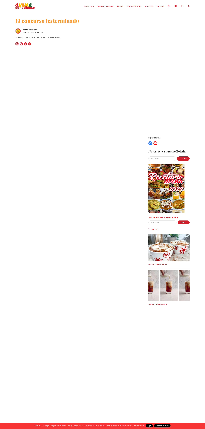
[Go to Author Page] (18, 31)
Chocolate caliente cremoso (157, 264)
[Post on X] (17, 44)
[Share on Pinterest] (25, 44)
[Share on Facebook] (21, 44)
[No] (202, 426)
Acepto (149, 426)
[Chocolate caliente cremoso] (169, 247)
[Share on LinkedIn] (29, 44)
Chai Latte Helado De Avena (157, 304)
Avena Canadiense (30, 30)
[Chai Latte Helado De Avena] (169, 285)
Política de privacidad (162, 426)
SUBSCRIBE (183, 158)
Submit (183, 222)
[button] (189, 6)
